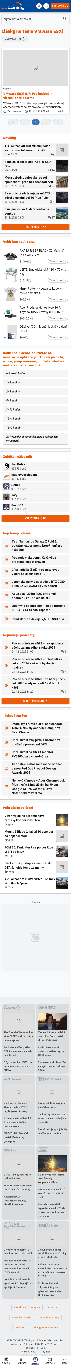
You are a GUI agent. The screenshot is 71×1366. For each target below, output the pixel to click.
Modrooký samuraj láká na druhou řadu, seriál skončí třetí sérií (51, 1036)
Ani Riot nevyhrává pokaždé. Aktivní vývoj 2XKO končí (51, 1051)
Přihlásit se (60, 6)
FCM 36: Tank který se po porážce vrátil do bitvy (29, 849)
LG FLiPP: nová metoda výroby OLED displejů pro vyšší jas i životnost (18, 1283)
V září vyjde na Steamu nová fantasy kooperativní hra (24, 818)
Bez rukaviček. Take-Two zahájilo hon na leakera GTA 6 (52, 1066)
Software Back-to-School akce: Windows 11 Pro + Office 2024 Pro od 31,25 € (52, 1270)
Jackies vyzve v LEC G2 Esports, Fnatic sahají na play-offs (52, 1118)
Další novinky (35, 226)
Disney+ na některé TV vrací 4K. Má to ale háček (18, 1251)
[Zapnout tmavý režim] (46, 6)
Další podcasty (35, 701)
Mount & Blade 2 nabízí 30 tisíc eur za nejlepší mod (29, 834)
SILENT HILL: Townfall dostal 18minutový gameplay (16, 1137)
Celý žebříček (35, 518)
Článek (7, 88)
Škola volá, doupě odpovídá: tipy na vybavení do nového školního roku (49, 1289)
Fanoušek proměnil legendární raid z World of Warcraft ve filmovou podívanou (52, 1210)
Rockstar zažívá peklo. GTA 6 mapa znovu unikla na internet (18, 1051)
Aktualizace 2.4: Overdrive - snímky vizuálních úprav (30, 881)
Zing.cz (9, 824)
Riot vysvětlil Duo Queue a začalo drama (52, 1105)
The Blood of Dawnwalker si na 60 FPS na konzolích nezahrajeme (18, 1036)
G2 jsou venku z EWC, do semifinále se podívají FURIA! (18, 1066)
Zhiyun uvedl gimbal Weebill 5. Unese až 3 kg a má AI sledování (52, 1253)
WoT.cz (9, 855)
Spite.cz (9, 871)
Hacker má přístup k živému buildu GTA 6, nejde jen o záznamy (29, 865)
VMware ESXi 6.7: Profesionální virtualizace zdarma (28, 96)
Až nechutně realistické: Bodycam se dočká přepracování (18, 1122)
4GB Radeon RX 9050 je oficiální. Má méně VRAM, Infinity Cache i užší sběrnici (17, 1266)
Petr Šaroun (14, 111)
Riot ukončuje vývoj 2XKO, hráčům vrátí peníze (52, 1131)
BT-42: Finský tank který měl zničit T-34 (17, 1176)
